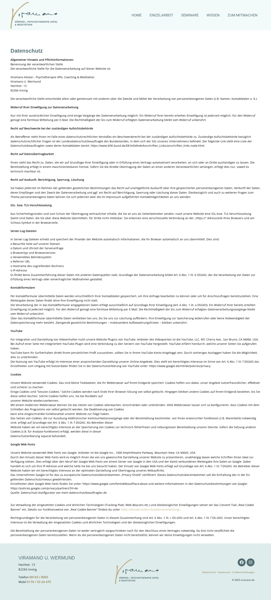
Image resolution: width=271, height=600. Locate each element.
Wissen (213, 15)
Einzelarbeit (161, 15)
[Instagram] (251, 562)
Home (137, 15)
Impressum (224, 572)
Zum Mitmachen (243, 15)
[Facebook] (242, 562)
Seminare (190, 15)
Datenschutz (209, 572)
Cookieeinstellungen (243, 572)
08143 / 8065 (38, 577)
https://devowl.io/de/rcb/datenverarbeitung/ (150, 509)
